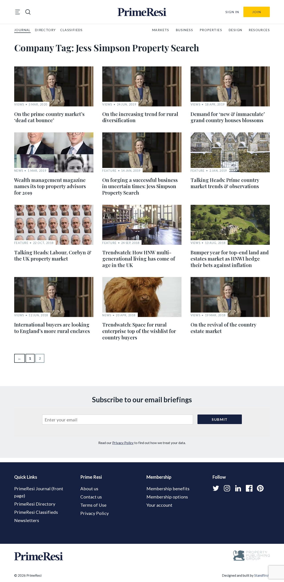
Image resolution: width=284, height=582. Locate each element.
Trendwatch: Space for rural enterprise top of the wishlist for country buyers (139, 331)
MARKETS (160, 30)
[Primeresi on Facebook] (249, 488)
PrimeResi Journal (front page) (38, 492)
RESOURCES (259, 30)
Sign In (232, 12)
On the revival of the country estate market (223, 327)
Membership (158, 477)
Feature (109, 170)
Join (256, 12)
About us (89, 488)
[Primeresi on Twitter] (216, 488)
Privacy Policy (123, 443)
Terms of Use (93, 505)
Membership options (167, 496)
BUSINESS (184, 30)
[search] (28, 12)
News (18, 170)
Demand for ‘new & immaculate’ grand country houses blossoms (228, 117)
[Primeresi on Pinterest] (260, 488)
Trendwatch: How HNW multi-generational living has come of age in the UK (138, 258)
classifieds (71, 30)
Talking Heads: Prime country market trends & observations (225, 183)
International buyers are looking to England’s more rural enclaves (52, 327)
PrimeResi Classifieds (36, 512)
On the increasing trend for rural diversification (140, 117)
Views (19, 104)
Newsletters (26, 520)
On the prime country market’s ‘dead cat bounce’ (49, 117)
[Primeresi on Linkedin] (238, 488)
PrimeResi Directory (34, 503)
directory (45, 30)
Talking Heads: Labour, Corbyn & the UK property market (52, 255)
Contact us (91, 496)
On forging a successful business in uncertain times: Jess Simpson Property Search (140, 186)
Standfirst (261, 575)
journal (22, 30)
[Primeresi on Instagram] (227, 488)
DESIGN (235, 30)
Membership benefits (167, 488)
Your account (159, 505)
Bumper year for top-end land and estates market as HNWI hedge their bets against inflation (230, 258)
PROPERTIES (211, 30)
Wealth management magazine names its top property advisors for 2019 (50, 186)
